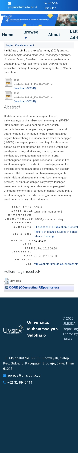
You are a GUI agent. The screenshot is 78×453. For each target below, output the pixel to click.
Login (9, 45)
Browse (30, 35)
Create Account (24, 45)
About (54, 34)
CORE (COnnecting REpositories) (33, 287)
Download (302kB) (25, 88)
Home (7, 34)
